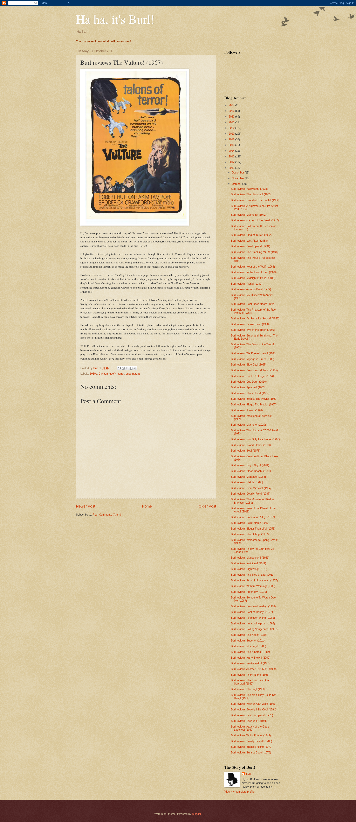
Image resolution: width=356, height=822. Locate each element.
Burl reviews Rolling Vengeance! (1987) (254, 629)
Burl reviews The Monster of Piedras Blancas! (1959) (252, 501)
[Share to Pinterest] (135, 368)
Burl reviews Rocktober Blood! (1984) (253, 303)
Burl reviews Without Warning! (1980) (253, 586)
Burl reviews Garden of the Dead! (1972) (255, 220)
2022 (232, 116)
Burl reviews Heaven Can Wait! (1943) (253, 703)
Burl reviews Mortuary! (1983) (248, 646)
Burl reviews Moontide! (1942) (248, 214)
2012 (232, 162)
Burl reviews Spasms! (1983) (248, 387)
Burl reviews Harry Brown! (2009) (250, 657)
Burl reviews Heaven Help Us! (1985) (253, 623)
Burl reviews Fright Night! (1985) (250, 674)
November (238, 178)
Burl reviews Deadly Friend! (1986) (251, 741)
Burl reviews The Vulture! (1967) (250, 393)
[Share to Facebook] (131, 368)
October (237, 183)
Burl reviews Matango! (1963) (248, 476)
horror (120, 373)
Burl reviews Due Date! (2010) (249, 381)
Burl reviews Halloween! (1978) (249, 188)
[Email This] (119, 368)
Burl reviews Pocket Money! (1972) (252, 612)
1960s (93, 373)
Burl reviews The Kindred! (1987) (250, 651)
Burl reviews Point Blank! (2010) (250, 522)
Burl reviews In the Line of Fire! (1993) (253, 272)
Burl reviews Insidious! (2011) (248, 563)
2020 (232, 127)
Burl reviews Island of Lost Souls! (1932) (255, 200)
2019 (232, 133)
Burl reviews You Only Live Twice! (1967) (255, 439)
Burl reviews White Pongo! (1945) (251, 735)
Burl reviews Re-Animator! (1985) (250, 663)
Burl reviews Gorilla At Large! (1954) (252, 376)
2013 (232, 156)
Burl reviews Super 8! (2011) (248, 640)
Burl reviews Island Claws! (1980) (251, 445)
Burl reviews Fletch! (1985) (247, 482)
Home (147, 506)
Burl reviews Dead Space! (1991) (250, 246)
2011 (232, 167)
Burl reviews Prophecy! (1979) (249, 591)
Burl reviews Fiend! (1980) (246, 283)
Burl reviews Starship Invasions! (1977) (254, 580)
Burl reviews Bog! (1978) (245, 450)
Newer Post (85, 506)
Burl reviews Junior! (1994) (247, 410)
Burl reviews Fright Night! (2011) (250, 465)
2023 (232, 110)
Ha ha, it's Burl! (115, 19)
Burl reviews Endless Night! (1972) (251, 746)
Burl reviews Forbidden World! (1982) (253, 617)
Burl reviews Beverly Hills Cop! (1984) (253, 709)
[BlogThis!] (123, 368)
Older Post (207, 506)
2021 (232, 122)
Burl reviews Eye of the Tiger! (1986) (253, 329)
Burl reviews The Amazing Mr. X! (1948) (254, 252)
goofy (112, 373)
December (238, 172)
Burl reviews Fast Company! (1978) (252, 715)
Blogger (196, 813)
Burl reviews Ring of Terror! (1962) (251, 234)
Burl (248, 773)
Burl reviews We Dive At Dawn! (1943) (253, 353)
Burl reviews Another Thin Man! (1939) (253, 669)
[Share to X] (127, 368)
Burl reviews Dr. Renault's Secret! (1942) (255, 318)
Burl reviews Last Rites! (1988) (249, 240)
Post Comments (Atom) (107, 514)
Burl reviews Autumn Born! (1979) (251, 289)
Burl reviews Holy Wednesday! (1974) (253, 606)
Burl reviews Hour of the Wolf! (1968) (253, 266)
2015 (232, 145)
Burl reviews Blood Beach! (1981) (251, 471)
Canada (103, 373)
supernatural (133, 373)
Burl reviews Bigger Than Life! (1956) (253, 528)
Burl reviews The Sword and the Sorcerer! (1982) (250, 682)
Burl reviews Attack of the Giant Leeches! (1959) (250, 728)
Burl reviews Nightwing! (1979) (249, 569)
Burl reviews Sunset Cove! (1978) (251, 752)
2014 (232, 150)
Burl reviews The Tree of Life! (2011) (252, 574)
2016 (232, 139)
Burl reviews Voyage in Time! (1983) (252, 359)
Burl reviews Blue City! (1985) (248, 364)
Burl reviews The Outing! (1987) (250, 534)
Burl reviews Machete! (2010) (248, 424)
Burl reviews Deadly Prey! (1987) (250, 493)
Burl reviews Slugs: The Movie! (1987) (253, 404)
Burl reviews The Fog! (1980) (248, 689)
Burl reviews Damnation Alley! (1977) (253, 517)
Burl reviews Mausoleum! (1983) (250, 557)
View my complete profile (239, 791)
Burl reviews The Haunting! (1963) (251, 194)
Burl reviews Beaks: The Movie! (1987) (254, 398)
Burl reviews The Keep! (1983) (249, 634)
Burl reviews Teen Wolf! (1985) (249, 720)
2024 (232, 105)
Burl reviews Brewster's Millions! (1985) (254, 370)
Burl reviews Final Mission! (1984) (251, 488)
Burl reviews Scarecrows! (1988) (250, 324)
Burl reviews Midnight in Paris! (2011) (253, 277)
